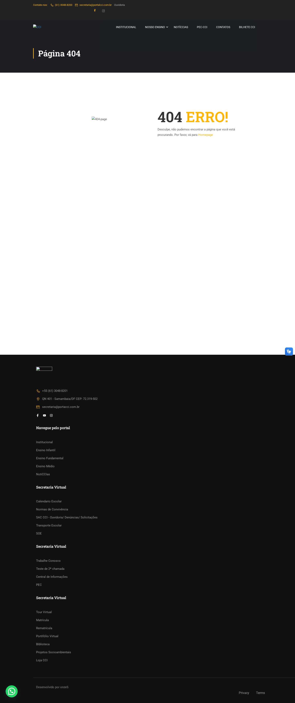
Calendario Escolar (49, 501)
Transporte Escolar (49, 525)
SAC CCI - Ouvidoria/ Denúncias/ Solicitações (67, 517)
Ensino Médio (45, 466)
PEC (39, 585)
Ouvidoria (119, 4)
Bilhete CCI (247, 27)
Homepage (205, 135)
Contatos (223, 27)
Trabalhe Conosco (48, 561)
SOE (39, 533)
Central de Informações (52, 577)
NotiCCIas (43, 474)
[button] (12, 691)
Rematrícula (44, 628)
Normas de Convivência (52, 509)
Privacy (244, 693)
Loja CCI (42, 660)
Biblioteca (43, 644)
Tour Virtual (44, 612)
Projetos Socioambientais (53, 652)
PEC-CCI (202, 27)
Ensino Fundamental (49, 458)
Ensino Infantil (45, 450)
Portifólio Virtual (47, 636)
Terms (260, 693)
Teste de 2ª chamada (50, 569)
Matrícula (42, 620)
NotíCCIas (181, 27)
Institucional (126, 27)
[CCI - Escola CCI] (48, 27)
